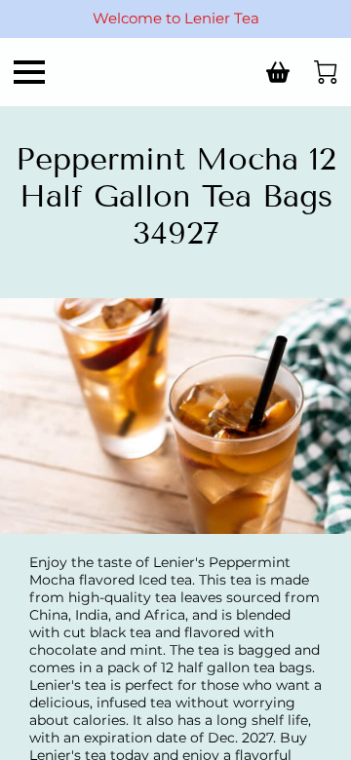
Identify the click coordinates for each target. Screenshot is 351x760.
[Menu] (29, 72)
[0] (325, 72)
